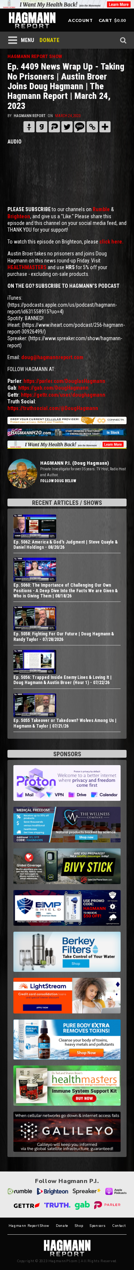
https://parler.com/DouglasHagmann (64, 381)
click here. (111, 242)
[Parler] (54, 126)
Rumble (101, 209)
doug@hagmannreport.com (52, 357)
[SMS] (79, 126)
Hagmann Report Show (29, 1226)
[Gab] (41, 126)
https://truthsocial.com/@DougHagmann (52, 408)
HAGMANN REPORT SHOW (34, 56)
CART (105, 20)
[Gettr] (29, 126)
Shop (79, 1226)
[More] (105, 126)
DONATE (49, 40)
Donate (62, 1226)
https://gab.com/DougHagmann (53, 388)
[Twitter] (67, 126)
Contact (118, 1226)
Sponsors (98, 1226)
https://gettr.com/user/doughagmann (63, 395)
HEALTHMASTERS (27, 267)
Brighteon (18, 216)
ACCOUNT (80, 20)
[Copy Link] (92, 126)
